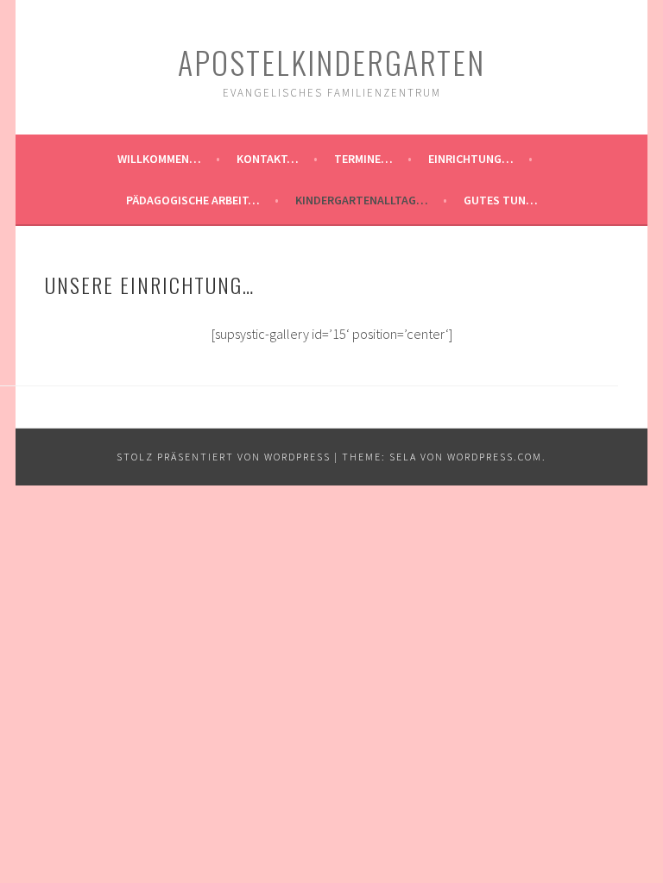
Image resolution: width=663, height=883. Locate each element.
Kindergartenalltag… (361, 200)
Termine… (363, 158)
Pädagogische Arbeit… (193, 200)
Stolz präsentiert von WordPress (224, 456)
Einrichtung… (471, 158)
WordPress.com (494, 456)
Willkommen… (159, 158)
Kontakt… (268, 158)
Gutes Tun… (501, 200)
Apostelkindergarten (331, 62)
